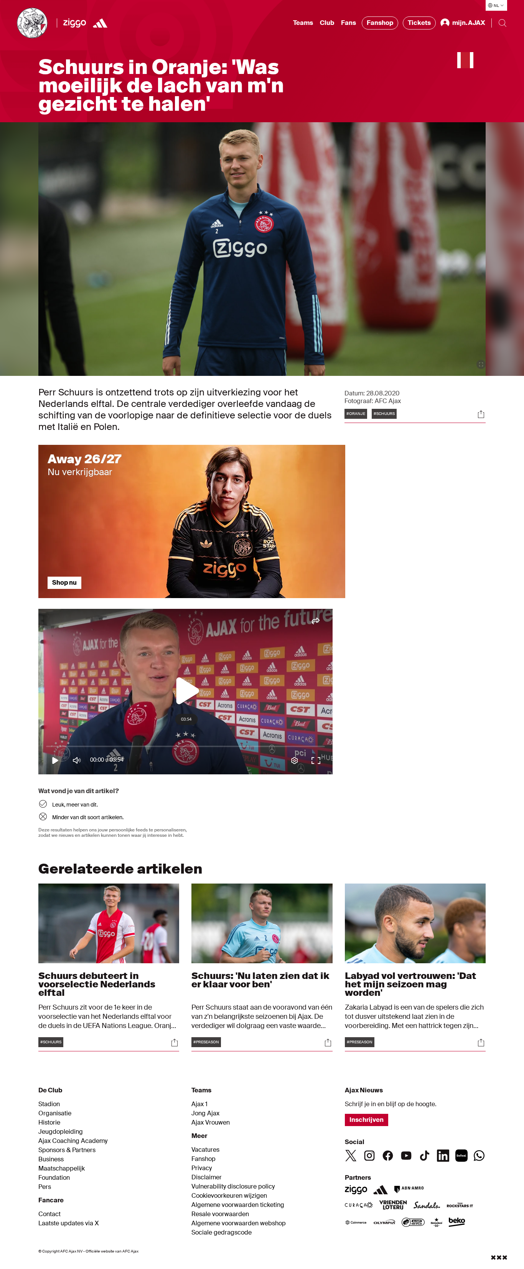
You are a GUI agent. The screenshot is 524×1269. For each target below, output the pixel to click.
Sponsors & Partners (67, 1150)
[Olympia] (384, 1223)
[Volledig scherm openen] (481, 364)
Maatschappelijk (61, 1168)
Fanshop (380, 23)
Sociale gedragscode (221, 1232)
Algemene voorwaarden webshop (238, 1223)
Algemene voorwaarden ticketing (237, 1205)
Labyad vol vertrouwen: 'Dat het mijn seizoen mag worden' (410, 984)
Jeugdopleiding (60, 1132)
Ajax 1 (199, 1104)
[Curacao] (359, 1206)
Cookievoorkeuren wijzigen (229, 1195)
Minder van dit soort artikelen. (88, 817)
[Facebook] (388, 1155)
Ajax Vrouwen (210, 1122)
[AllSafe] (413, 1223)
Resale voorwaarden (220, 1214)
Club (327, 23)
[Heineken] (437, 1223)
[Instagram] (369, 1155)
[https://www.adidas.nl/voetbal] (100, 23)
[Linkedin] (443, 1155)
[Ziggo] (74, 23)
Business (51, 1159)
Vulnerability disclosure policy (233, 1186)
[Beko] (457, 1223)
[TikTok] (425, 1155)
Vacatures (205, 1150)
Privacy (201, 1168)
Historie (49, 1122)
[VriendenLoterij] (393, 1205)
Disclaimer (206, 1177)
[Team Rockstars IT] (460, 1205)
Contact (49, 1214)
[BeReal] (461, 1155)
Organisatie (54, 1113)
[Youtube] (406, 1155)
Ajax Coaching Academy (72, 1141)
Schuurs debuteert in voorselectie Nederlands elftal (96, 984)
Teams (303, 23)
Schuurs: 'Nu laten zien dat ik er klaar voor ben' (260, 980)
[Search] (502, 23)
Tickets (419, 23)
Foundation (54, 1178)
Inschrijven (366, 1120)
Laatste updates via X (68, 1223)
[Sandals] (427, 1206)
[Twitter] (351, 1155)
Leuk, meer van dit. (75, 804)
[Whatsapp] (479, 1155)
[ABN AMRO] (408, 1189)
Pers (44, 1187)
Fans (348, 23)
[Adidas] (380, 1189)
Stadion (49, 1104)
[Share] (481, 414)
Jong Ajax (205, 1113)
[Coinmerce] (356, 1223)
